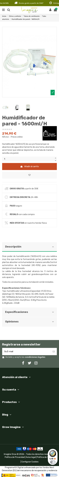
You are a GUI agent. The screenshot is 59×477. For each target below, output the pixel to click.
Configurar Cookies (30, 462)
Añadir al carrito (31, 166)
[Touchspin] (55, 158)
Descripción (13, 246)
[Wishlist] (29, 175)
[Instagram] (36, 363)
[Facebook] (23, 363)
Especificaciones (16, 312)
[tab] (29, 274)
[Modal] (29, 62)
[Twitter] (29, 363)
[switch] (52, 462)
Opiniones (12, 321)
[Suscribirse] (54, 351)
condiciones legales (35, 357)
